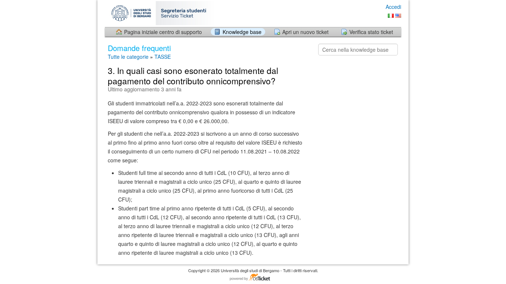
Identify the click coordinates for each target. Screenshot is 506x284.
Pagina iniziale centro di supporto (163, 32)
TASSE (162, 56)
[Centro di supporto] (163, 13)
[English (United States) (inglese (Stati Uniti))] (398, 16)
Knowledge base (242, 32)
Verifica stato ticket (371, 32)
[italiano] (391, 16)
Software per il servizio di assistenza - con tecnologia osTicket (253, 277)
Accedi (393, 6)
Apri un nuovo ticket (305, 32)
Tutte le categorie (128, 56)
